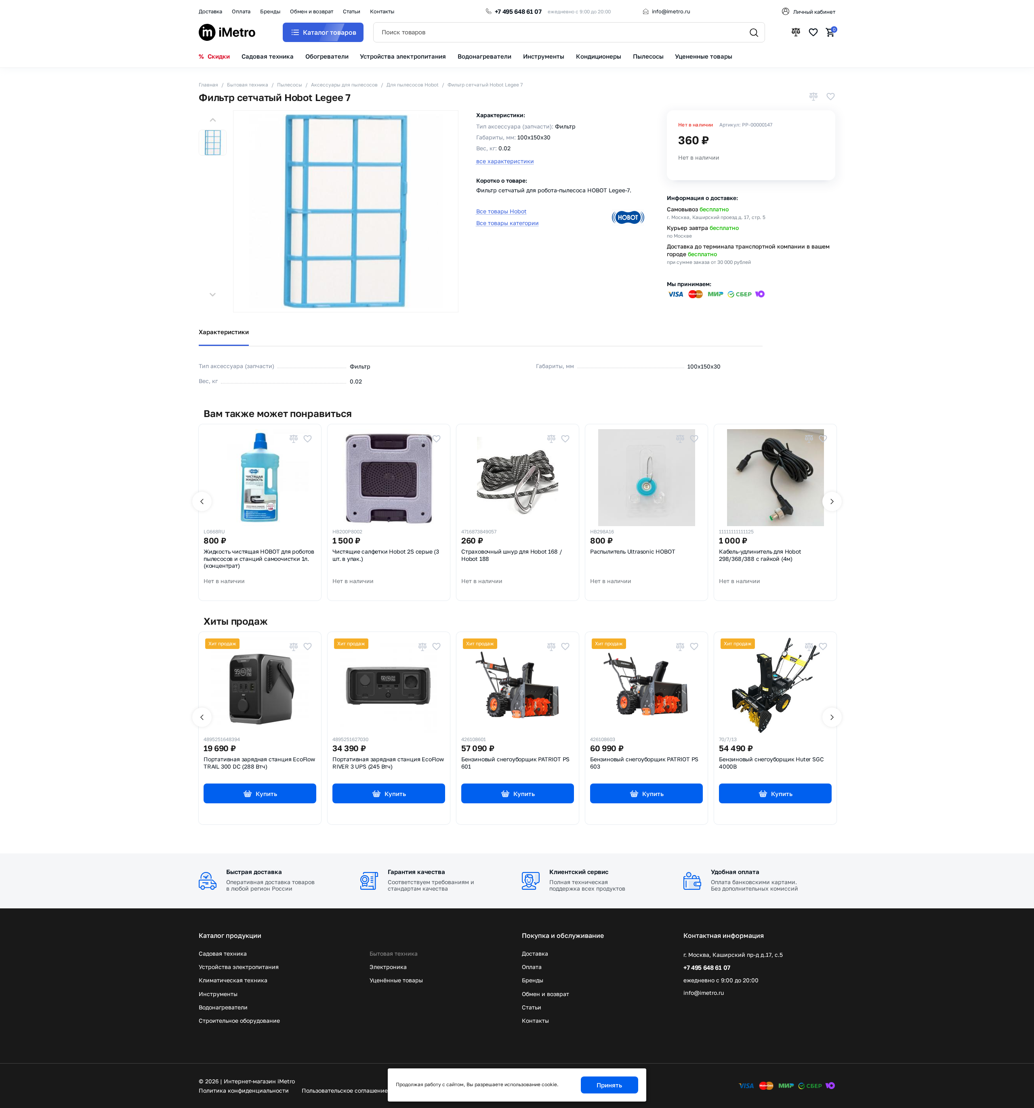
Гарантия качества (416, 871)
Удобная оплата (735, 871)
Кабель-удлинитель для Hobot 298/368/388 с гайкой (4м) (760, 555)
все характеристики (505, 161)
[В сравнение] (813, 97)
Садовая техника (223, 953)
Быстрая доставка (254, 871)
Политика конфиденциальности (244, 1090)
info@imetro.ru (671, 11)
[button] (213, 120)
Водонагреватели (223, 1007)
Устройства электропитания (239, 966)
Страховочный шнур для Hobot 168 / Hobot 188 (511, 555)
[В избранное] (830, 97)
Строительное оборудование (239, 1020)
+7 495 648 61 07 (518, 11)
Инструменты (218, 993)
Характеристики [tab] (224, 331)
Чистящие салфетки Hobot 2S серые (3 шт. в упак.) (385, 555)
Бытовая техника (394, 953)
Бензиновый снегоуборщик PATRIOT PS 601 (515, 763)
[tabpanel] (517, 368)
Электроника (388, 966)
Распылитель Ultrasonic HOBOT (632, 551)
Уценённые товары (396, 980)
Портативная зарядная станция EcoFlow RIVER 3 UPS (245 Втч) (388, 763)
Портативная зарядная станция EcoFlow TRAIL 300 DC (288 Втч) (259, 763)
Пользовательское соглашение (345, 1090)
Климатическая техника (233, 980)
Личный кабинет (814, 11)
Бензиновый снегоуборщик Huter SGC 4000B (771, 763)
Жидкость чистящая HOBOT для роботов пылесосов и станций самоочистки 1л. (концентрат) (259, 558)
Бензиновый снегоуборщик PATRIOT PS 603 (644, 763)
